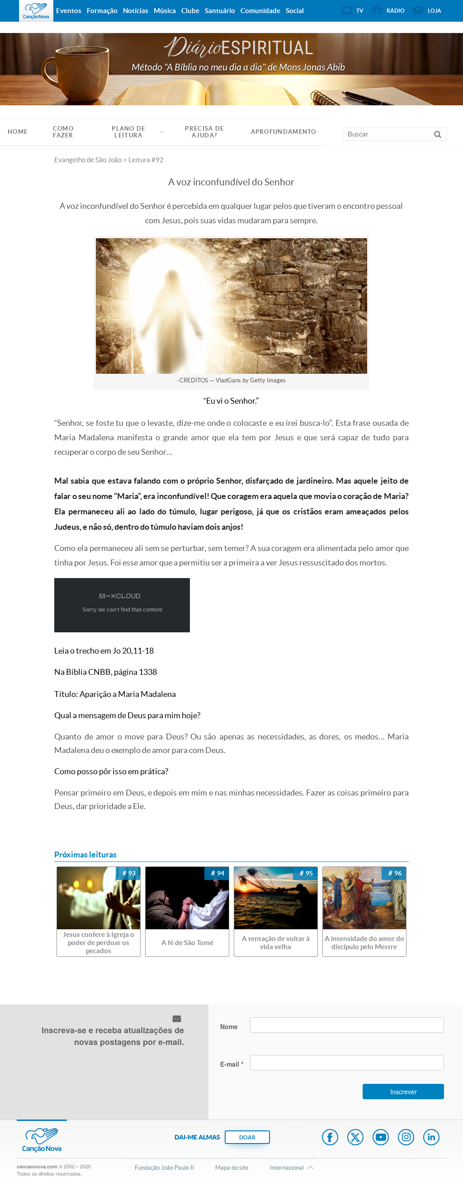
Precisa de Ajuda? (204, 132)
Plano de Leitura (128, 132)
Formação (102, 10)
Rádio (396, 11)
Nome (229, 1026)
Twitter (355, 1138)
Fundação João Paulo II (164, 1167)
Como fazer (63, 132)
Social (295, 10)
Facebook (330, 1138)
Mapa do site (232, 1167)
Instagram (406, 1138)
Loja (434, 11)
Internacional (287, 1167)
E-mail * (231, 1063)
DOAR (247, 1137)
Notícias (135, 10)
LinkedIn (431, 1138)
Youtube (380, 1138)
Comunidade (260, 10)
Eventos (68, 10)
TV (360, 11)
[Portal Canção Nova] (36, 11)
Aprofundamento (284, 131)
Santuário (220, 10)
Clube (190, 10)
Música (165, 10)
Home (18, 131)
